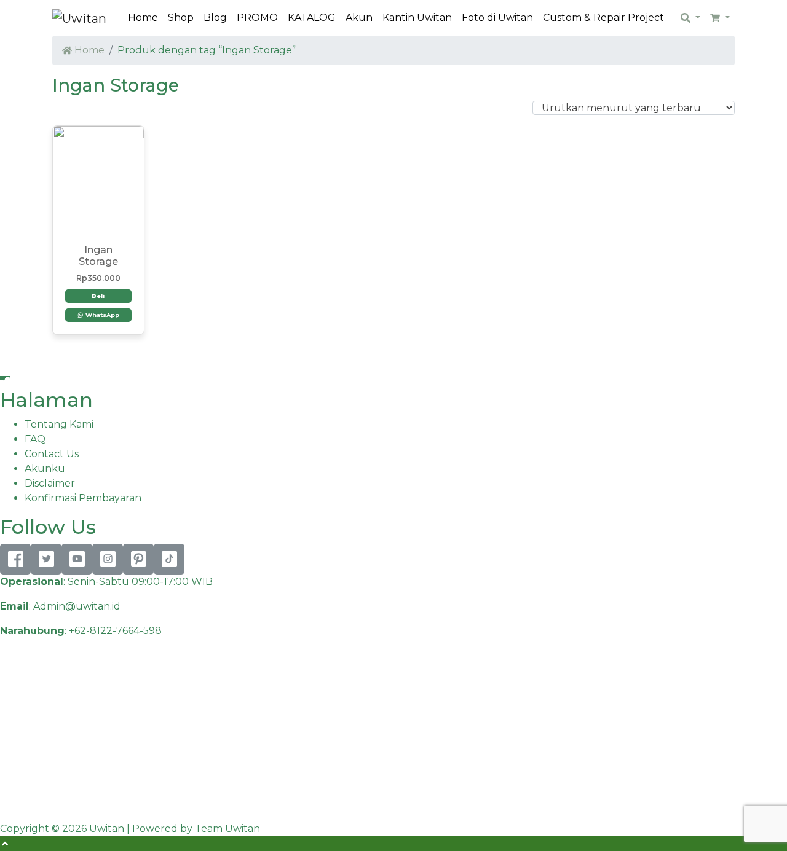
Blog (215, 17)
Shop (181, 17)
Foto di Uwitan (497, 17)
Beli (98, 295)
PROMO (257, 17)
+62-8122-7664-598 (115, 631)
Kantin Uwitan (417, 17)
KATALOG (312, 17)
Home (143, 17)
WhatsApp (101, 315)
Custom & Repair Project (603, 17)
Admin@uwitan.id (77, 606)
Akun (359, 17)
